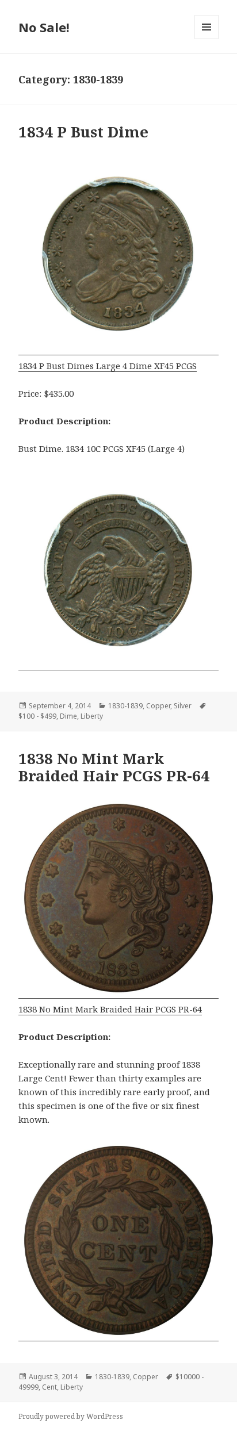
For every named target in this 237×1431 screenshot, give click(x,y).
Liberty (92, 716)
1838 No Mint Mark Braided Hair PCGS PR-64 (113, 767)
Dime (68, 716)
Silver (183, 706)
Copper (158, 706)
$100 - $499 (37, 716)
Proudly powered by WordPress (70, 1416)
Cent (49, 1387)
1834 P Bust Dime (83, 131)
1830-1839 (125, 706)
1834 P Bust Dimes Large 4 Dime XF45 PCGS (107, 365)
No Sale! (44, 27)
